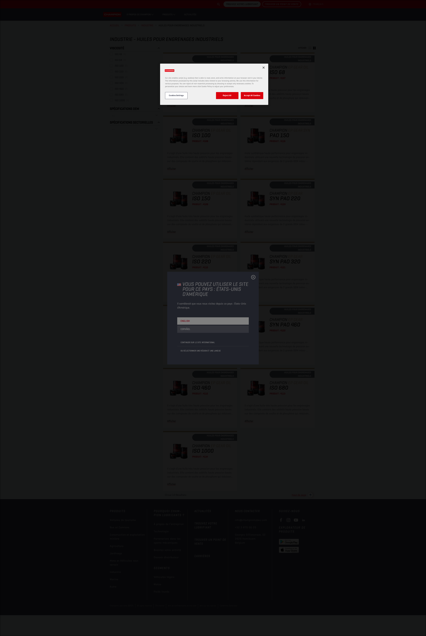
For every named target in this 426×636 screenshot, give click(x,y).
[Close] (263, 67)
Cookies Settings (176, 95)
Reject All (227, 95)
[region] (214, 84)
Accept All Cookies (252, 95)
